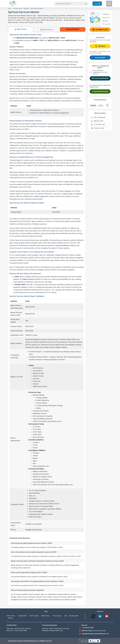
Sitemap (10, 618)
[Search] (86, 3)
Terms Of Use (11, 616)
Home (9, 8)
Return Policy (46, 616)
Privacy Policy (57, 616)
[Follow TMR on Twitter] (93, 615)
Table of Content (47, 29)
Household (26, 8)
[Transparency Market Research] (12, 3)
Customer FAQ (22, 616)
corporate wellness (62, 245)
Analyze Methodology (100, 91)
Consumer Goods (17, 8)
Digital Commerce (28, 279)
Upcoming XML (73, 616)
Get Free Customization (100, 78)
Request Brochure (72, 29)
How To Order (34, 616)
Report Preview (21, 29)
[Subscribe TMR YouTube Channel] (107, 615)
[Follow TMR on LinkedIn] (100, 615)
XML (65, 616)
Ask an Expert (100, 57)
